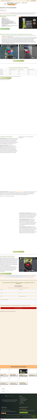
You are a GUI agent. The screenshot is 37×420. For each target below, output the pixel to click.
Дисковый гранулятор (3, 383)
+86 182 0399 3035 (33, 0)
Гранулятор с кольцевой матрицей (3, 374)
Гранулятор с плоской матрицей (22, 374)
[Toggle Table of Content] (5, 10)
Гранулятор (21, 401)
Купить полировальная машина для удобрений (13, 374)
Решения (11, 2)
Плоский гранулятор (5, 37)
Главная (8, 2)
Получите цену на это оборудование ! (19, 60)
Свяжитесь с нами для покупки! (5, 28)
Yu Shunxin (4, 416)
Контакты (15, 3)
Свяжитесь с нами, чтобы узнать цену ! (18, 251)
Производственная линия (23, 399)
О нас (8, 3)
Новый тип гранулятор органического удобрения (23, 383)
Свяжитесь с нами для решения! (6, 410)
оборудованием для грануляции (19, 191)
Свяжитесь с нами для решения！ (6, 0)
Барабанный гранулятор (13, 383)
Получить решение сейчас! (23, 412)
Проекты (23, 2)
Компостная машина (23, 400)
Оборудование (17, 2)
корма (15, 146)
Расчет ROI (11, 3)
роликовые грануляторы (4, 276)
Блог (26, 2)
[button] (16, 4)
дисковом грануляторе (29, 276)
